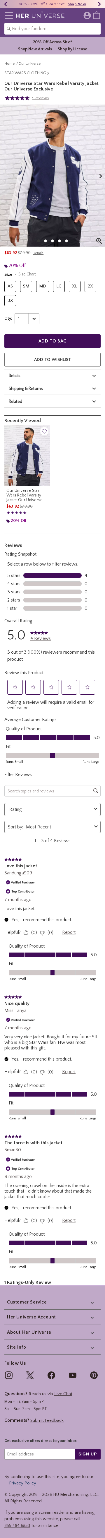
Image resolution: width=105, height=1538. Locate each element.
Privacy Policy (22, 1483)
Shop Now (77, 4)
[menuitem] (96, 15)
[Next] (99, 4)
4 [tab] (59, 240)
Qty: (8, 318)
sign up (87, 1454)
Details (14, 375)
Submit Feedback (47, 1420)
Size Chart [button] (27, 274)
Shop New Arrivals (35, 49)
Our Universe (29, 63)
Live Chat (63, 1393)
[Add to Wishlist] (44, 431)
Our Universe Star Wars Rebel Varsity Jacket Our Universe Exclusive (24, 495)
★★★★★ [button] (16, 513)
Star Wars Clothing (25, 73)
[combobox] (52, 29)
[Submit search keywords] (8, 28)
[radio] (10, 286)
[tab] (52, 176)
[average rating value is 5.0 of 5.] (18, 98)
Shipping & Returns (26, 388)
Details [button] (38, 253)
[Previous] (5, 4)
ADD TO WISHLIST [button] (52, 359)
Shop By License (72, 49)
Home (9, 63)
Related (15, 401)
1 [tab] (38, 240)
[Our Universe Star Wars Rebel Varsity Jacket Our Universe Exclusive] (27, 455)
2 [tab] (45, 240)
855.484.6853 (17, 1525)
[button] (7, 15)
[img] (8, 1375)
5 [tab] (66, 240)
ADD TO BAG (52, 341)
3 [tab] (52, 240)
